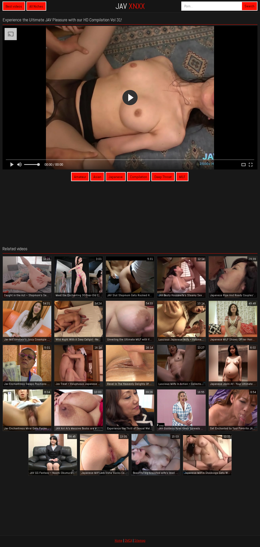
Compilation (138, 177)
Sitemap (139, 540)
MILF (182, 177)
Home (118, 540)
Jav (130, 6)
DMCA (128, 540)
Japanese (116, 177)
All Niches (36, 6)
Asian (97, 177)
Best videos (14, 6)
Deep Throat (163, 177)
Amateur (80, 177)
